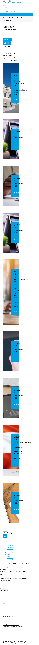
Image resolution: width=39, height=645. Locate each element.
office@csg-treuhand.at (11, 618)
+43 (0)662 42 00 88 (9, 616)
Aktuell (7, 39)
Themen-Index (9, 555)
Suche (7, 46)
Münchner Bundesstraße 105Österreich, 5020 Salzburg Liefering (12, 626)
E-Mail (1, 586)
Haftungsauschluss (22, 643)
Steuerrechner (11, 552)
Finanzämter (10, 547)
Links (8, 551)
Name (1, 574)
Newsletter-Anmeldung (10, 559)
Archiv (7, 43)
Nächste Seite (15, 60)
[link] (24, 11)
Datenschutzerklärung (9, 643)
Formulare (10, 549)
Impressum (20, 641)
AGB (25, 641)
